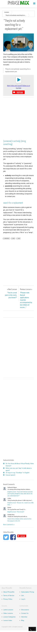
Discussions (25, 609)
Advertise (24, 617)
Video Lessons (8, 613)
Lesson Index (7, 620)
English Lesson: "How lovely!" (16, 512)
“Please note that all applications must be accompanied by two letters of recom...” (26, 298)
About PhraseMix (8, 592)
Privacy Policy (7, 599)
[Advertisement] (18, 117)
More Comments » (8, 525)
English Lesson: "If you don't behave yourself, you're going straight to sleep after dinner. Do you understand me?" (20, 493)
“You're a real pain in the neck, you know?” (11, 293)
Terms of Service (8, 595)
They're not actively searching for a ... (16, 15)
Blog (22, 620)
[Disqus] (18, 347)
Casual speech (10, 475)
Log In (23, 599)
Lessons (6, 12)
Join (22, 595)
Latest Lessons (8, 609)
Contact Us (24, 613)
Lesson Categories (9, 617)
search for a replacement (13, 203)
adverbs (7, 238)
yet (19, 238)
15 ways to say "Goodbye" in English (17, 472)
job (13, 238)
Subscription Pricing (27, 592)
